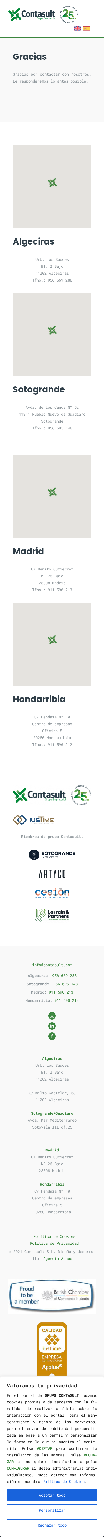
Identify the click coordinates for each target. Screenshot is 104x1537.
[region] (52, 1456)
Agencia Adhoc (57, 1258)
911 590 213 (61, 992)
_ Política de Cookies (52, 1236)
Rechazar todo (52, 1525)
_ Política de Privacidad (52, 1243)
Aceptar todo (52, 1495)
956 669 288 (64, 975)
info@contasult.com (52, 964)
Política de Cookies (63, 1481)
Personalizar (52, 1510)
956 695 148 (65, 983)
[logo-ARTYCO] (52, 874)
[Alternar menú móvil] (93, 9)
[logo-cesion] (52, 893)
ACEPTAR (44, 1448)
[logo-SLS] (52, 855)
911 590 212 (66, 1000)
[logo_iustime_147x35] (33, 820)
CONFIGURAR (18, 1468)
